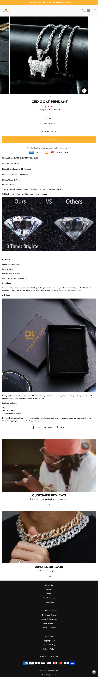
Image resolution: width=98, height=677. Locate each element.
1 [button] (46, 97)
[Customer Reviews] (49, 465)
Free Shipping (49, 598)
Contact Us (49, 589)
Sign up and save (49, 657)
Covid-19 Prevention (49, 610)
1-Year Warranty (49, 623)
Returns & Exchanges (49, 619)
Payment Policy (49, 644)
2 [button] (48, 97)
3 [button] (50, 97)
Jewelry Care (49, 602)
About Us (49, 585)
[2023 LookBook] (49, 537)
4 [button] (52, 97)
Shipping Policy (49, 640)
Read (49, 505)
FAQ (49, 593)
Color (48, 118)
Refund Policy (49, 636)
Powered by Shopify (49, 675)
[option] (49, 2)
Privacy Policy (49, 649)
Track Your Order (49, 615)
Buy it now (49, 139)
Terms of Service (49, 627)
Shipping (41, 110)
